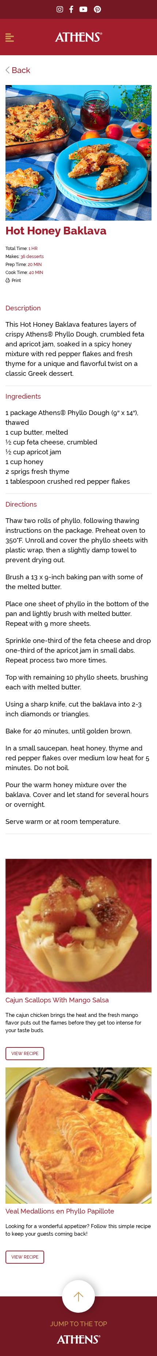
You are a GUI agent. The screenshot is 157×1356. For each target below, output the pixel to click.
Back (19, 70)
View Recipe (24, 1053)
